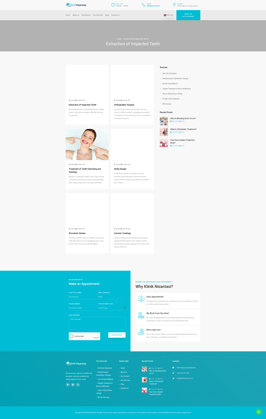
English (169, 15)
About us (76, 15)
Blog (107, 15)
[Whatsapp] (259, 412)
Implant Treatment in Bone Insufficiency (176, 89)
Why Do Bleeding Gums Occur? (183, 118)
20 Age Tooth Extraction (171, 99)
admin (182, 121)
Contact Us (115, 15)
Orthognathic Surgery (124, 105)
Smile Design (120, 169)
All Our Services (103, 397)
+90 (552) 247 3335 (153, 6)
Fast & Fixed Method (170, 84)
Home (68, 15)
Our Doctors (86, 15)
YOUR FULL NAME (75, 292)
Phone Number (74, 304)
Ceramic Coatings (122, 233)
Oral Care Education (169, 73)
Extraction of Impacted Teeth (82, 105)
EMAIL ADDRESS (104, 292)
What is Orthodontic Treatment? (183, 129)
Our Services (98, 15)
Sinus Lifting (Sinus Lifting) (172, 94)
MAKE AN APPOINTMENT (188, 15)
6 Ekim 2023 (175, 121)
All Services (166, 104)
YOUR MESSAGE (74, 315)
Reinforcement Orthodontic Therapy (175, 79)
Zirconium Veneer (77, 233)
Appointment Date (105, 304)
